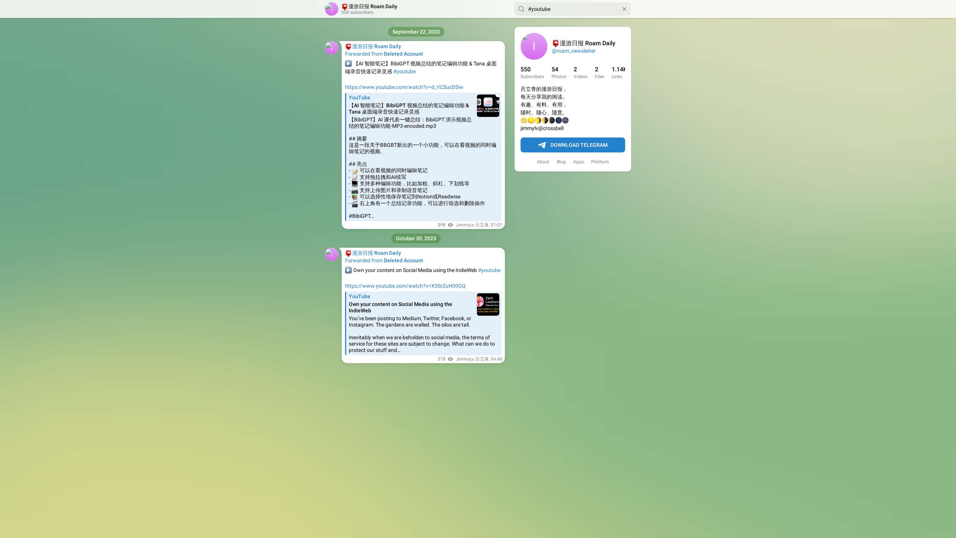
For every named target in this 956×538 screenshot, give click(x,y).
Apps (578, 161)
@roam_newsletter (574, 51)
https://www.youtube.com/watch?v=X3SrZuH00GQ (405, 286)
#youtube (404, 71)
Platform (600, 161)
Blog (561, 161)
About (543, 161)
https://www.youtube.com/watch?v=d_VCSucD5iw (404, 87)
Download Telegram (579, 145)
